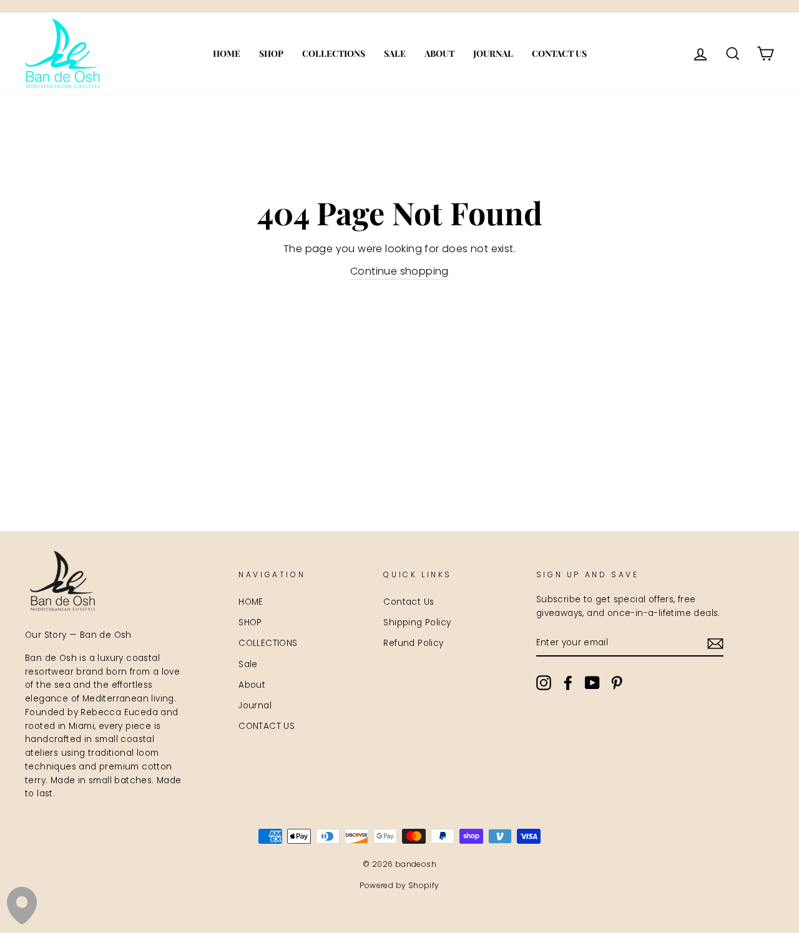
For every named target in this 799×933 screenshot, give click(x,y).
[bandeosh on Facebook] (568, 682)
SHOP (271, 53)
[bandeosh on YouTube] (592, 682)
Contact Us (408, 602)
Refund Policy (413, 643)
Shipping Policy (417, 622)
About (439, 53)
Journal (493, 53)
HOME (226, 53)
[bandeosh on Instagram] (543, 682)
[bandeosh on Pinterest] (616, 682)
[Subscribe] (715, 643)
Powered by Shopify (399, 885)
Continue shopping (399, 271)
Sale (395, 53)
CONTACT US (559, 53)
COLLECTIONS (333, 53)
